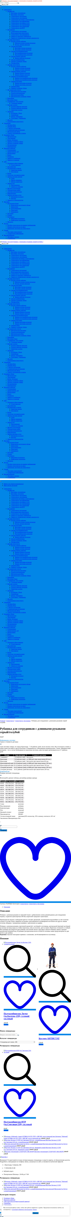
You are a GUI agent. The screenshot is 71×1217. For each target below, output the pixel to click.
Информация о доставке (7, 740)
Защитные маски (16, 170)
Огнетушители (16, 165)
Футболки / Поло (16, 113)
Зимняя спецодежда (13, 65)
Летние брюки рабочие (18, 56)
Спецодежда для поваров (19, 18)
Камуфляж (10, 98)
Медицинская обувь (17, 95)
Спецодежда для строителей (20, 26)
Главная (2, 721)
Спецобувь (7, 123)
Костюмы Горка (12, 100)
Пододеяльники (16, 208)
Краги (9, 155)
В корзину (3, 830)
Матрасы (10, 222)
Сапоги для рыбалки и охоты (16, 133)
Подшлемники (12, 145)
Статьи (6, 230)
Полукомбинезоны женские (23, 55)
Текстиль (6, 202)
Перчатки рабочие (9, 148)
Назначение (11, 29)
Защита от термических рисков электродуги (25, 38)
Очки (13, 178)
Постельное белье (13, 203)
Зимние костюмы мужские (23, 83)
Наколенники (11, 193)
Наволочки (14, 207)
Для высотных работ (13, 190)
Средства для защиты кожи (15, 175)
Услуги (6, 223)
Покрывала (14, 212)
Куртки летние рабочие (18, 41)
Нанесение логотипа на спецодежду (18, 228)
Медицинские (11, 136)
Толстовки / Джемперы (18, 118)
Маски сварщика (16, 180)
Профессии (11, 11)
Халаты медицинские (18, 93)
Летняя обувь (15, 63)
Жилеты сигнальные (13, 188)
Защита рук (11, 183)
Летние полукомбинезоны (19, 51)
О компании (11, 238)
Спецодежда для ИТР (18, 28)
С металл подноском (13, 128)
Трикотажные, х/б (13, 151)
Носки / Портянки (17, 116)
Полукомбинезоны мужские (24, 53)
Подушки (10, 213)
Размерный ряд (5, 771)
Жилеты (10, 120)
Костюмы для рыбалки (18, 13)
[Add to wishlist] (35, 902)
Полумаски (14, 172)
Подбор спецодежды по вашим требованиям (21, 225)
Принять (35, 1213)
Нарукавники (15, 185)
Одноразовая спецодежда (15, 121)
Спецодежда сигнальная (18, 31)
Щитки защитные (16, 182)
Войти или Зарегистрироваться (13, 484)
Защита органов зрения (14, 177)
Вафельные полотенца (18, 220)
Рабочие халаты (12, 105)
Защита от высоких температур (21, 36)
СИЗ (5, 161)
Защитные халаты (16, 110)
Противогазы (11, 166)
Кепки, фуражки (12, 140)
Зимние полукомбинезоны (19, 76)
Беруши (13, 198)
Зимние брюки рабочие (18, 71)
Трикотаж (10, 111)
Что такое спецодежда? (14, 232)
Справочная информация (15, 233)
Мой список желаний (10, 485)
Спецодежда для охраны (19, 16)
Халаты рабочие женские (19, 106)
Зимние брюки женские (22, 75)
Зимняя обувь (15, 86)
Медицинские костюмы (18, 91)
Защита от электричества (15, 200)
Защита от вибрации (13, 158)
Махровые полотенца (18, 218)
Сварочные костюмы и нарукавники (22, 19)
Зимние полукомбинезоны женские (26, 80)
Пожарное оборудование (15, 163)
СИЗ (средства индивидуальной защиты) (17, 1201)
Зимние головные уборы (19, 88)
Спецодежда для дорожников (20, 24)
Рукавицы (10, 156)
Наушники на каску (17, 197)
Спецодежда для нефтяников (20, 21)
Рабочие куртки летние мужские (25, 43)
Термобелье (14, 115)
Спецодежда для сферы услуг (20, 23)
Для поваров (11, 138)
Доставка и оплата (13, 237)
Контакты (9, 235)
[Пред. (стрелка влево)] (0, 1216)
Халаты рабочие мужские (19, 108)
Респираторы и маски (14, 168)
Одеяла (9, 215)
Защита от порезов (13, 160)
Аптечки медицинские (14, 192)
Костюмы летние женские (23, 50)
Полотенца (10, 217)
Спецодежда (8, 9)
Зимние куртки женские (22, 70)
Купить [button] (6, 1024)
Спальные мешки (16, 103)
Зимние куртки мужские (22, 68)
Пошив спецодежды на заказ (16, 227)
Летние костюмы (16, 46)
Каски (9, 173)
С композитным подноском (16, 130)
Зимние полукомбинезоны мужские (26, 78)
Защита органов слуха (14, 195)
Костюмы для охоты (17, 14)
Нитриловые (11, 153)
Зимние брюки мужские (22, 73)
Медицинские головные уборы (21, 96)
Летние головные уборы (19, 61)
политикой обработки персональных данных (24, 1209)
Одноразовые (11, 150)
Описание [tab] (7, 907)
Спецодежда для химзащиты (20, 34)
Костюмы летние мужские (23, 48)
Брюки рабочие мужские (22, 58)
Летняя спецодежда (13, 39)
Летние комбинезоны (18, 60)
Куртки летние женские (22, 44)
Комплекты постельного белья (20, 205)
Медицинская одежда (14, 90)
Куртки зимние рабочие (18, 66)
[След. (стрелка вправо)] (2, 1216)
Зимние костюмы (16, 81)
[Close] (0, 775)
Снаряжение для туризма (15, 101)
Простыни (14, 210)
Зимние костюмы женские (23, 85)
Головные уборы (9, 135)
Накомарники (11, 146)
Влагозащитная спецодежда (20, 33)
